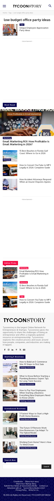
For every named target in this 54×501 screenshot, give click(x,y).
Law (5, 188)
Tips (5, 174)
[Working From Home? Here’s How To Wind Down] (10, 447)
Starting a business (27, 367)
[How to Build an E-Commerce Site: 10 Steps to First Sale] (10, 367)
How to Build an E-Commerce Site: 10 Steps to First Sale (33, 363)
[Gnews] (24, 350)
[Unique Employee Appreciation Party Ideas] (10, 30)
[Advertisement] (27, 69)
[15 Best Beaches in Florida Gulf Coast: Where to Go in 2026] (10, 156)
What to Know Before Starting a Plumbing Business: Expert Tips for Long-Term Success (35, 378)
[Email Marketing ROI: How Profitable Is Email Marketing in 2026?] (27, 122)
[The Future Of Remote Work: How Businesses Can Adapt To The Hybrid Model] (10, 433)
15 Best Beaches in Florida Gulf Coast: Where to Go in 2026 (34, 152)
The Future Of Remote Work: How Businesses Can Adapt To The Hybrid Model (34, 430)
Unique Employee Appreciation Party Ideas (34, 29)
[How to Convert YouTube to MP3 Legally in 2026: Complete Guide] (10, 170)
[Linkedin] (12, 350)
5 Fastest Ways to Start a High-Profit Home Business (34, 414)
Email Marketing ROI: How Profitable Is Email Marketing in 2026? (26, 143)
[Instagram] (9, 350)
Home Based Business (28, 419)
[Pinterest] (16, 350)
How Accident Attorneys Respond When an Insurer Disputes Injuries (35, 180)
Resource (7, 160)
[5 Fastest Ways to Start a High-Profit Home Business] (10, 418)
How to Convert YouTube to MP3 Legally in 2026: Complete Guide (35, 166)
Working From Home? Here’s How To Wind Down (35, 443)
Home (5, 13)
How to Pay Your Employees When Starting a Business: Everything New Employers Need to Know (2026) (35, 394)
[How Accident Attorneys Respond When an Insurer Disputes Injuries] (10, 184)
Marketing (7, 138)
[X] (20, 350)
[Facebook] (5, 350)
